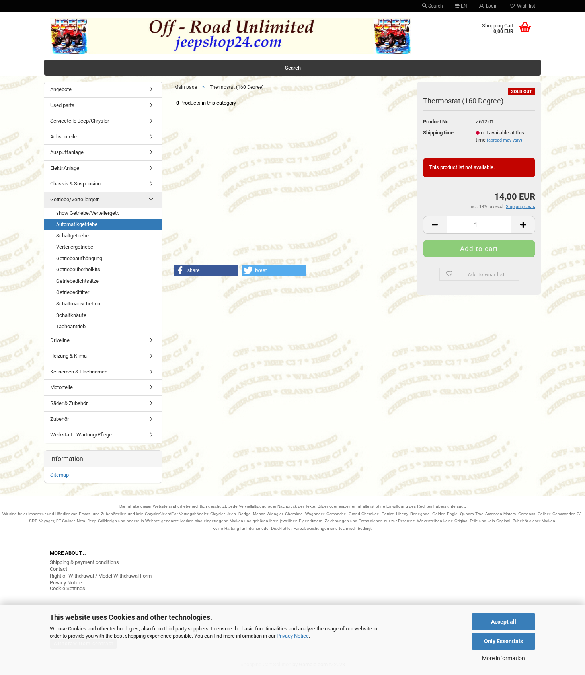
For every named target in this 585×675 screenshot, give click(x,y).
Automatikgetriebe (77, 224)
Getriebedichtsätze (77, 281)
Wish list (525, 6)
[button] (206, 270)
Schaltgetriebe (72, 236)
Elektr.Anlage (64, 168)
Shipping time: (439, 133)
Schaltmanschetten (78, 304)
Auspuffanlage (67, 152)
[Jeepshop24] (230, 36)
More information (503, 658)
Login (491, 6)
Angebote (61, 89)
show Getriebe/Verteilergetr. (87, 213)
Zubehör (59, 419)
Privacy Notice (293, 636)
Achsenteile (63, 137)
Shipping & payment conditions (84, 562)
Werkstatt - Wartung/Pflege (81, 435)
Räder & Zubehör (69, 403)
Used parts (62, 105)
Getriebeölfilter (72, 292)
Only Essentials (503, 641)
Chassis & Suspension (75, 184)
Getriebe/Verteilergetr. (74, 199)
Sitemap (59, 475)
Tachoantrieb (71, 326)
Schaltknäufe (71, 315)
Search (435, 6)
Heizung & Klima (68, 356)
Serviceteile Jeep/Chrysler (79, 121)
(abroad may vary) (504, 140)
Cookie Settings (67, 588)
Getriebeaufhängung (79, 258)
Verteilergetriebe (74, 247)
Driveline (60, 340)
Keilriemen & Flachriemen (78, 372)
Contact (58, 569)
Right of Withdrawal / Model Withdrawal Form (101, 575)
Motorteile (61, 387)
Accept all (503, 622)
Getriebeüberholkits (78, 269)
